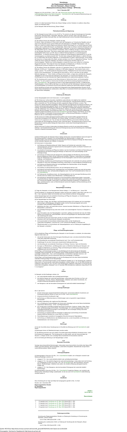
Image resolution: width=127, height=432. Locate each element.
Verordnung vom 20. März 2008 (56, 405)
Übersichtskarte (88, 396)
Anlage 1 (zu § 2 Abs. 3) (88, 391)
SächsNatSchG (42, 82)
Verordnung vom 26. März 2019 (56, 401)
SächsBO (67, 362)
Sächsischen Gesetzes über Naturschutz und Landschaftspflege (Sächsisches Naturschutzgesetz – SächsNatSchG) (59, 13)
